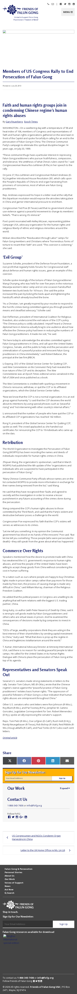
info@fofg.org (34, 805)
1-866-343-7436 (15, 805)
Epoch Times (31, 121)
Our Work (10, 879)
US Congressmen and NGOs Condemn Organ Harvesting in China (36, 837)
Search (10, 893)
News (7, 886)
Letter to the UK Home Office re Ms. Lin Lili (43, 850)
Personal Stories (13, 872)
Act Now (9, 889)
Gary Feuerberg (14, 121)
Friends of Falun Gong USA (45, 986)
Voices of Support (14, 882)
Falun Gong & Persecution (18, 869)
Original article (10, 737)
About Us (9, 875)
